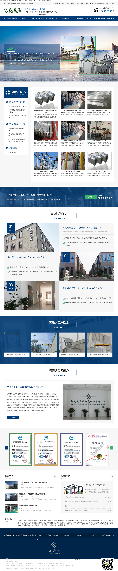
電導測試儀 (53, 525)
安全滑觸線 (61, 525)
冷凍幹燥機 (85, 524)
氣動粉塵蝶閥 (94, 524)
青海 (91, 3)
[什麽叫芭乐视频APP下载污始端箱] (73, 489)
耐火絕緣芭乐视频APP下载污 (17, 116)
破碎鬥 (91, 522)
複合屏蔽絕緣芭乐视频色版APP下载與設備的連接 (16, 140)
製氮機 (97, 522)
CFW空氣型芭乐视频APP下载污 (16, 111)
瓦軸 (77, 520)
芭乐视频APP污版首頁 (10, 21)
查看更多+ (13, 417)
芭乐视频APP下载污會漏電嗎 (28, 505)
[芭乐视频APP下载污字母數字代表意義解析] (11, 497)
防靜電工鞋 (44, 525)
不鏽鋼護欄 (61, 524)
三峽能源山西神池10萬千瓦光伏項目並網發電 (33, 482)
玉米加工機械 (22, 520)
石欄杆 (69, 522)
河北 (68, 3)
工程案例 (80, 18)
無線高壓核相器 (32, 520)
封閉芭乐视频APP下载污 (80, 522)
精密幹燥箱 (33, 522)
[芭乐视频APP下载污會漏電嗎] (11, 508)
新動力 (33, 565)
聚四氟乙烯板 (26, 524)
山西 (77, 3)
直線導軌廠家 (36, 524)
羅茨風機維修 (104, 524)
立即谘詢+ (91, 197)
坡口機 (25, 522)
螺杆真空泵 (41, 522)
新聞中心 (24, 18)
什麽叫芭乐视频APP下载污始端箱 (95, 485)
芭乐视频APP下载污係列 (16, 103)
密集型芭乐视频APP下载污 (38, 21)
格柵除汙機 (53, 524)
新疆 (86, 3)
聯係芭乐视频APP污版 (107, 21)
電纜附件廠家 (61, 522)
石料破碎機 (43, 520)
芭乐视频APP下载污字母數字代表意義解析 (32, 494)
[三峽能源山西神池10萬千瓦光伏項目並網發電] (11, 485)
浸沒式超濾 (84, 520)
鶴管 (105, 520)
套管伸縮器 (70, 524)
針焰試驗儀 (104, 522)
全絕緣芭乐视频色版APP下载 (17, 129)
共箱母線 (8, 568)
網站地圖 (77, 559)
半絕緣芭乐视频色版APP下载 (17, 135)
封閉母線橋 (66, 18)
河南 (63, 3)
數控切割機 (35, 525)
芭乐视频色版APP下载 (52, 21)
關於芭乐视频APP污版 (101, 3)
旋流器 (77, 524)
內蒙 (82, 3)
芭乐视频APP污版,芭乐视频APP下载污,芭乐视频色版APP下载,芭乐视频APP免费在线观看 (25, 0)
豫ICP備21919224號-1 (17, 565)
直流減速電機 (70, 520)
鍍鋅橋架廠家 (51, 522)
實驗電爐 (44, 524)
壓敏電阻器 (27, 525)
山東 (72, 3)
